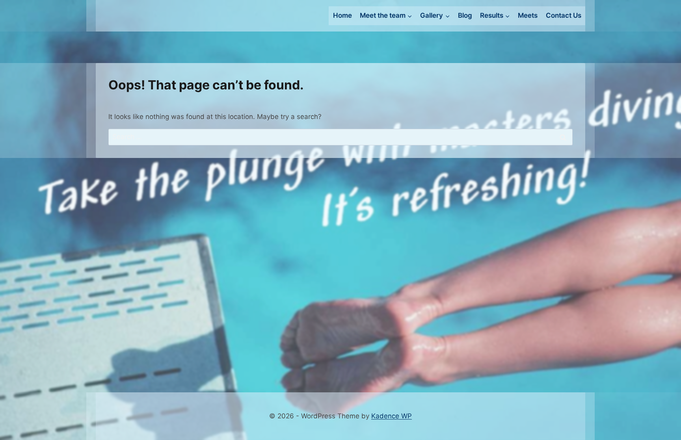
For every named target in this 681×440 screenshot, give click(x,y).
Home (342, 15)
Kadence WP (391, 416)
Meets (528, 15)
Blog (465, 15)
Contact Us (563, 15)
